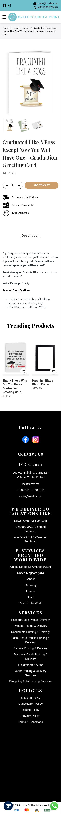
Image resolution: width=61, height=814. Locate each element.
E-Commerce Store (30, 665)
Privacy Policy (30, 715)
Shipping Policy (30, 697)
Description (30, 235)
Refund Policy (30, 709)
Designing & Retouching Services (30, 681)
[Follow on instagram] (9, 5)
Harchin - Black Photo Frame (42, 382)
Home (5, 28)
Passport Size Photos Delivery (30, 619)
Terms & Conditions (30, 722)
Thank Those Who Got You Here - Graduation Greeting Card (15, 386)
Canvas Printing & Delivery (30, 648)
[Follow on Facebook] (4, 5)
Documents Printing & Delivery (30, 632)
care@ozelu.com (30, 496)
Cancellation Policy (30, 703)
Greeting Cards (21, 28)
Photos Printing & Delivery (30, 625)
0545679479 (30, 483)
